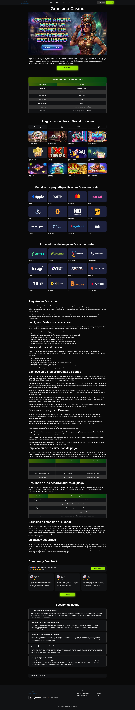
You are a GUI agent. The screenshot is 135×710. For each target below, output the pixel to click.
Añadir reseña (97, 568)
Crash (76, 126)
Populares (37, 126)
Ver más (67, 594)
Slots (96, 126)
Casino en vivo (56, 126)
